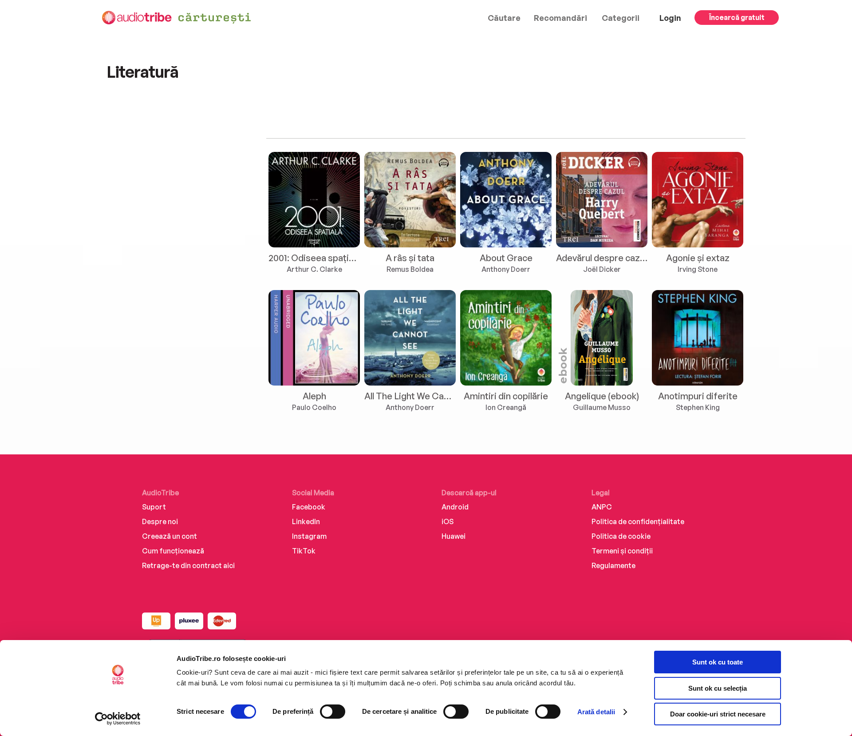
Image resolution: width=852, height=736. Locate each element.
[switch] (332, 711)
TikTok (304, 550)
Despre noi (160, 521)
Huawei (453, 536)
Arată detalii (596, 712)
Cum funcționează (173, 550)
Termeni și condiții (622, 550)
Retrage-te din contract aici (188, 565)
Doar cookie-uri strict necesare (717, 714)
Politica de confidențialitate (638, 521)
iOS (448, 521)
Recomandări (560, 18)
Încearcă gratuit (737, 17)
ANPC (602, 506)
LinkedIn (306, 521)
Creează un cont (169, 536)
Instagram (309, 536)
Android (455, 506)
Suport (154, 506)
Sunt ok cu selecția (717, 688)
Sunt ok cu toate (717, 662)
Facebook (308, 506)
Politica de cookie (621, 536)
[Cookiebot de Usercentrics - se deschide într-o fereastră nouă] (118, 718)
